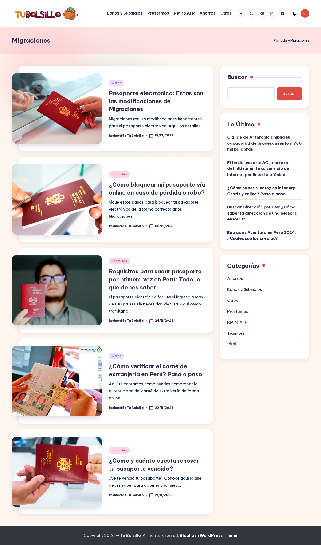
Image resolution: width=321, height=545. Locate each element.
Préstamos (237, 311)
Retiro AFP (237, 322)
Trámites (119, 174)
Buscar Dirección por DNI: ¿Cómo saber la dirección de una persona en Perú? (262, 213)
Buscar (237, 76)
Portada (280, 40)
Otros (116, 83)
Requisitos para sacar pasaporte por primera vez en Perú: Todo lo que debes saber (155, 279)
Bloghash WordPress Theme (208, 535)
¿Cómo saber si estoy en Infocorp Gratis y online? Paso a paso (261, 190)
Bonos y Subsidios (244, 289)
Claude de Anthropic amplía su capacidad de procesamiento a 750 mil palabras (264, 143)
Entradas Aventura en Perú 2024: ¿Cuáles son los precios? (261, 235)
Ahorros (235, 278)
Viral (231, 344)
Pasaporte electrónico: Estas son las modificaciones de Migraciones (156, 101)
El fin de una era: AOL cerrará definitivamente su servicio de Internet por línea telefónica (258, 168)
